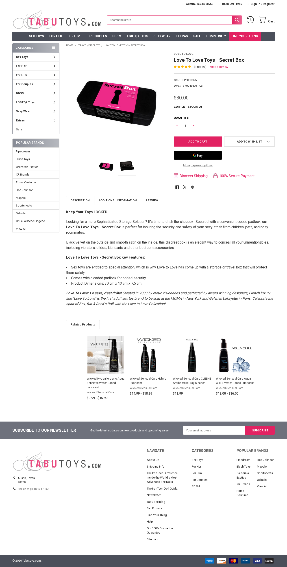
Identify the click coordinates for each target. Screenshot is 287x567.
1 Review (152, 200)
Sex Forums (154, 508)
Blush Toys (23, 159)
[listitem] (116, 102)
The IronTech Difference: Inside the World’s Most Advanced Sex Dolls (162, 477)
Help (150, 521)
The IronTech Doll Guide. (162, 488)
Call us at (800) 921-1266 (33, 489)
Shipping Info (155, 466)
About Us (153, 460)
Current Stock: (188, 106)
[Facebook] (177, 187)
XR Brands (22, 174)
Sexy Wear (162, 36)
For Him (73, 36)
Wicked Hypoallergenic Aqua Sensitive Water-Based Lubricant (105, 383)
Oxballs (21, 213)
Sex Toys (36, 36)
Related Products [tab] (83, 324)
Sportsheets (24, 205)
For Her (55, 36)
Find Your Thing (244, 36)
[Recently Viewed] (251, 19)
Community (216, 36)
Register (269, 4)
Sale (197, 36)
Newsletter (154, 495)
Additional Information (118, 200)
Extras (182, 36)
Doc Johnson (24, 190)
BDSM (117, 36)
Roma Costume (26, 182)
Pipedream (23, 151)
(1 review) (200, 66)
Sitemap (152, 539)
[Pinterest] (192, 187)
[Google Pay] (198, 155)
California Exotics (27, 167)
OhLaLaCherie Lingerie (30, 221)
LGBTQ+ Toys (137, 36)
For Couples (96, 36)
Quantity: (181, 117)
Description (80, 200)
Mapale (21, 198)
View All (21, 229)
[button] (249, 141)
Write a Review (218, 66)
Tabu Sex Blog (156, 501)
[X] (184, 187)
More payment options (198, 165)
